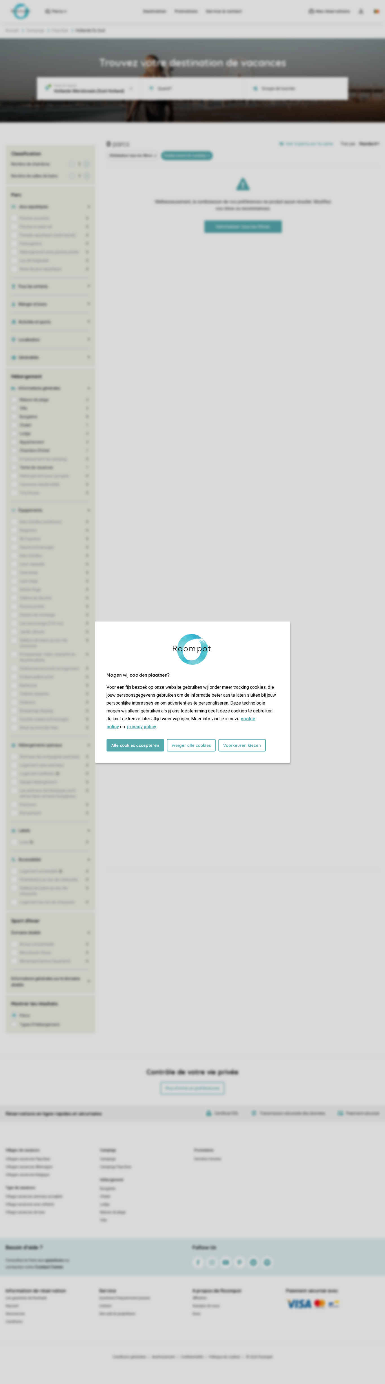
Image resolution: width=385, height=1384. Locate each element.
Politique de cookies (224, 1357)
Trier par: (348, 144)
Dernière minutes (207, 1159)
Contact (105, 1306)
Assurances (15, 1314)
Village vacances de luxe (25, 1212)
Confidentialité (192, 1357)
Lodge (105, 1204)
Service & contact (224, 11)
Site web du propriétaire (117, 1314)
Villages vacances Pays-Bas (28, 1159)
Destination (154, 11)
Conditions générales (129, 1357)
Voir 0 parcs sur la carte (309, 143)
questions (54, 1260)
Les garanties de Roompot (26, 1298)
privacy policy (141, 726)
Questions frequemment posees (124, 1298)
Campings (35, 30)
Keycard (12, 1306)
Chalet (105, 1196)
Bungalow (108, 1189)
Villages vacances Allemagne (29, 1167)
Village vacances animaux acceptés (34, 1196)
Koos (196, 1314)
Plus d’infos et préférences (192, 1088)
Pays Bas (60, 30)
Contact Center (49, 1267)
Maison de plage (113, 1212)
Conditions (14, 1322)
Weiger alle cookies (191, 745)
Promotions (186, 11)
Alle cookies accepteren (135, 745)
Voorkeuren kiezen (242, 745)
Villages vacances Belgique (27, 1175)
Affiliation (200, 1298)
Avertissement (163, 1357)
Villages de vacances (23, 1150)
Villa (103, 1220)
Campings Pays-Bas (115, 1167)
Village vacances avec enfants (30, 1204)
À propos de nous (206, 1306)
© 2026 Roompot (259, 1357)
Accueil (12, 30)
